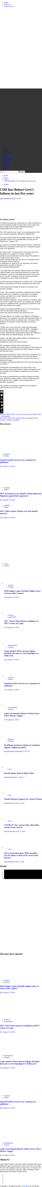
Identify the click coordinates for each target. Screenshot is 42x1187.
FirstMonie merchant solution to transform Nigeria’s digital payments (22, 746)
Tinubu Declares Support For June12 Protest (23, 799)
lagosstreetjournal (6, 198)
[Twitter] (21, 395)
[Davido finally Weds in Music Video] (11, 767)
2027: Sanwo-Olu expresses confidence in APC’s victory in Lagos (21, 622)
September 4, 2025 (22, 751)
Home (6, 2)
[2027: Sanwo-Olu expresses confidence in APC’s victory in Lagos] (11, 613)
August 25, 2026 (8, 466)
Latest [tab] (6, 564)
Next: (19, 419)
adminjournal (8, 777)
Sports (6, 155)
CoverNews (26, 1186)
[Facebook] (21, 391)
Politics (6, 162)
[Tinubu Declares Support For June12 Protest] (11, 793)
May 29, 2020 (16, 198)
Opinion (6, 160)
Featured (7, 454)
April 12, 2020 (20, 831)
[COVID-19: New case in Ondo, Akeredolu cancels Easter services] (11, 819)
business (6, 164)
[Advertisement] (21, 539)
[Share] (21, 411)
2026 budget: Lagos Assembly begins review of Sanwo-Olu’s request (22, 592)
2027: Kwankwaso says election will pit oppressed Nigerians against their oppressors (20, 494)
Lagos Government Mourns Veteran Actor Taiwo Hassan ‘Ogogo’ (21, 714)
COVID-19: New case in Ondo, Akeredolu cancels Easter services (21, 826)
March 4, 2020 (18, 777)
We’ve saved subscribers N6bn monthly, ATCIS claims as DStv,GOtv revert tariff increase (21, 855)
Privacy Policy (8, 6)
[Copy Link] (21, 408)
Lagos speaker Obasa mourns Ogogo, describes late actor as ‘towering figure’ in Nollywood (21, 653)
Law (5, 168)
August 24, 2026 (8, 500)
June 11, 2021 (20, 803)
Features (11, 587)
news (10, 795)
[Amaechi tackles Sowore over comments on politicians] (15, 450)
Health (6, 166)
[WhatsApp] (21, 398)
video (10, 769)
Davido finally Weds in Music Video (19, 773)
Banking (11, 739)
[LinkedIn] (21, 401)
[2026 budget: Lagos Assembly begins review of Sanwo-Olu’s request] (11, 583)
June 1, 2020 (20, 862)
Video (6, 157)
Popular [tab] (6, 566)
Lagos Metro (8, 153)
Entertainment (8, 159)
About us (7, 4)
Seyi (1, 466)
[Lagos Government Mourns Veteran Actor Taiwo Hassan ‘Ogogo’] (11, 705)
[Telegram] (21, 405)
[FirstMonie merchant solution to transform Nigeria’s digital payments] (11, 737)
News (6, 151)
